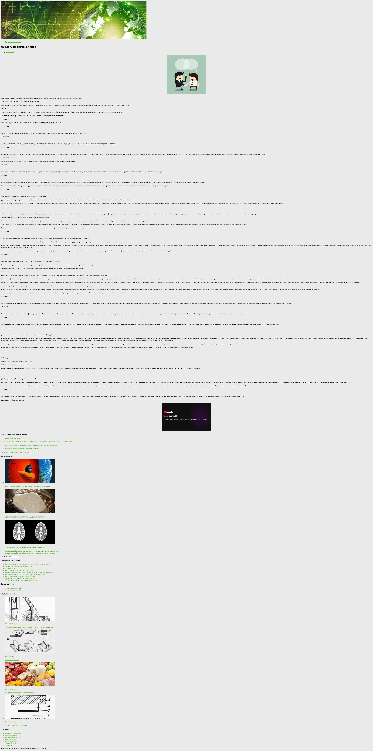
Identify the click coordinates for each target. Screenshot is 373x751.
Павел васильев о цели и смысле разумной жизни (22, 449)
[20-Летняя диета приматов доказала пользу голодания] (30, 543)
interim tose (10, 452)
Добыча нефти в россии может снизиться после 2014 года (25, 574)
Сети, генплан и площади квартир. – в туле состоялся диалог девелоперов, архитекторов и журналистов (41, 442)
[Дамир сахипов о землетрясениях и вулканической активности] (30, 482)
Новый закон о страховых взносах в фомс (19, 570)
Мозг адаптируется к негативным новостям (20, 578)
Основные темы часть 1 (13, 588)
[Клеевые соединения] (30, 653)
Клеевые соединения (12, 660)
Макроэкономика (11, 735)
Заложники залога (11, 568)
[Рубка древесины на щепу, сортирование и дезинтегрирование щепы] (30, 620)
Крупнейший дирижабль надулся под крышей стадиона (24, 517)
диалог (16, 452)
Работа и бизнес (10, 743)
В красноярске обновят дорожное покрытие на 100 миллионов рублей (29, 572)
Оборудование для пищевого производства (20, 693)
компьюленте (24, 452)
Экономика (8, 745)
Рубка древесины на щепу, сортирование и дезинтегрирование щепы (29, 627)
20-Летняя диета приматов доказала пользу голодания (25, 547)
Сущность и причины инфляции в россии (19, 566)
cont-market (10, 52)
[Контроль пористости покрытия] (30, 718)
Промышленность (11, 623)
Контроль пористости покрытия (16, 725)
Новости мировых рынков (14, 737)
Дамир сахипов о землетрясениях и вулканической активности (27, 486)
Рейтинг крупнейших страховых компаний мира (21, 580)
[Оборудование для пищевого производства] (30, 686)
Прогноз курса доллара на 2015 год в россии (20, 576)
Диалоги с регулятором (13, 438)
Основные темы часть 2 (13, 590)
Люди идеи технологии (13, 42)
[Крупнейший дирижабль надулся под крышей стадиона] (30, 513)
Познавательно (10, 739)
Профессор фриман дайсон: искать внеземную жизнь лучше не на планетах (31, 445)
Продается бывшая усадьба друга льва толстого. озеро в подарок (27, 564)
